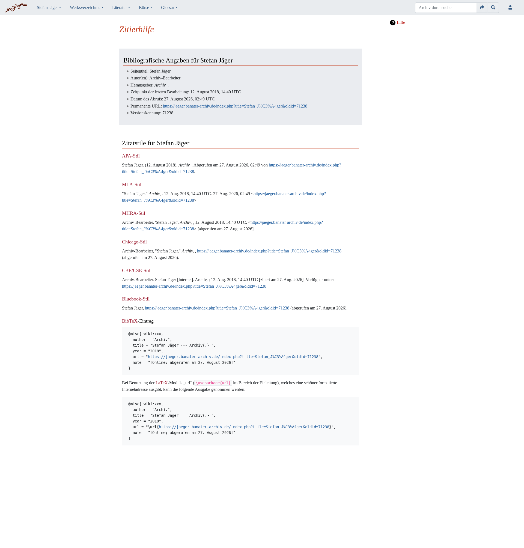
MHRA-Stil (133, 213)
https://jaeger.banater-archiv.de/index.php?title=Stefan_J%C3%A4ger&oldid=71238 (235, 106)
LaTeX (162, 382)
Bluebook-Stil (136, 299)
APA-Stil (131, 156)
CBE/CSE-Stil (136, 270)
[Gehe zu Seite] (482, 7)
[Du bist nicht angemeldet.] (511, 7)
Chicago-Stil (134, 242)
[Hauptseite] (16, 8)
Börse (144, 7)
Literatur (119, 7)
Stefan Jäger (47, 7)
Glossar (167, 7)
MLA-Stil (131, 184)
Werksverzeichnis (85, 7)
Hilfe (401, 22)
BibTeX (130, 321)
